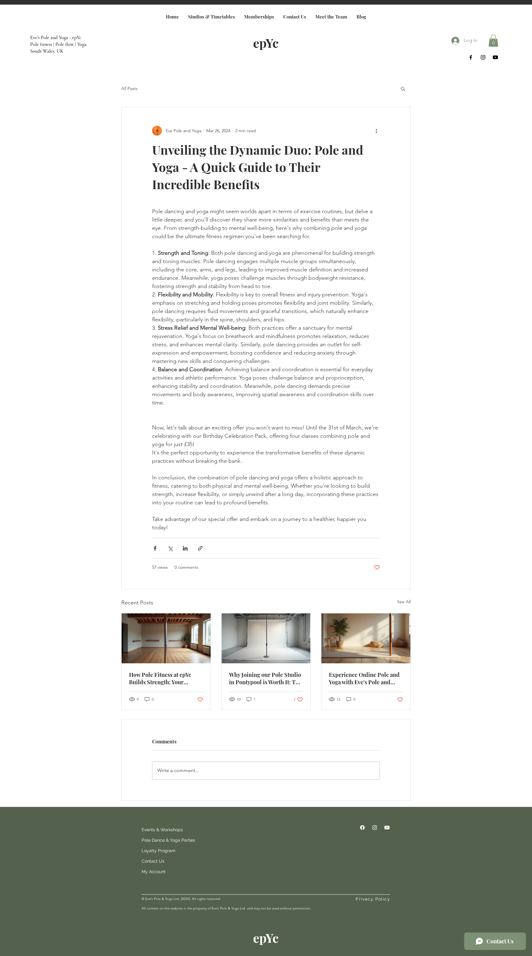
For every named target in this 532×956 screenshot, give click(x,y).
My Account (154, 871)
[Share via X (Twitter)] (170, 548)
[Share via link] (200, 548)
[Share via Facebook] (155, 548)
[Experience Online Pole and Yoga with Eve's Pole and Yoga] (365, 638)
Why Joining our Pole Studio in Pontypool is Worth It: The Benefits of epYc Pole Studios (265, 678)
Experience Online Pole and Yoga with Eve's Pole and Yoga (364, 678)
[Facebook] (471, 57)
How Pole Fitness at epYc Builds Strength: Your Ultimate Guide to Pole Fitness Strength (160, 678)
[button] (493, 41)
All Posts (129, 88)
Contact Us (153, 861)
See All (404, 601)
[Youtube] (495, 57)
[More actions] (376, 130)
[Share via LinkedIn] (185, 548)
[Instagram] (483, 57)
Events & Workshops (156, 829)
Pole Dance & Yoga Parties (156, 840)
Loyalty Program (156, 850)
